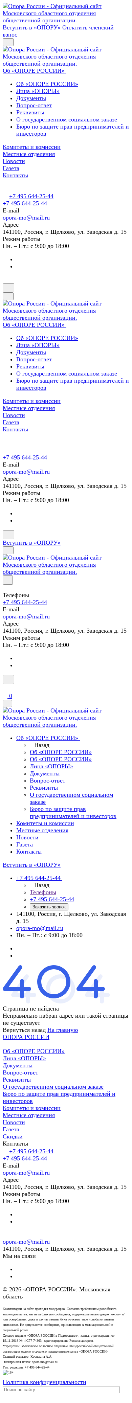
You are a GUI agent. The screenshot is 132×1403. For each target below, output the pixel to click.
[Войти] (6, 688)
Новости (14, 1122)
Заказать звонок (49, 906)
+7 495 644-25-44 (31, 196)
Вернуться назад (24, 1029)
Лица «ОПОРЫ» (38, 91)
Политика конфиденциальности (44, 1382)
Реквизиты (30, 112)
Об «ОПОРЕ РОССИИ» (47, 84)
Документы (31, 98)
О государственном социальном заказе (66, 119)
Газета (11, 1129)
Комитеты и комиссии (32, 1108)
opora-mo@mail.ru (26, 217)
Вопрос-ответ (34, 105)
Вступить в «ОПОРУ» (32, 27)
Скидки (13, 1136)
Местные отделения (29, 1115)
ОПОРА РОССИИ (26, 1037)
